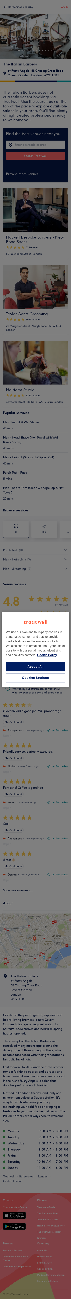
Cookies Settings (35, 677)
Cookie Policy (47, 655)
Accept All (35, 666)
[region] (35, 649)
